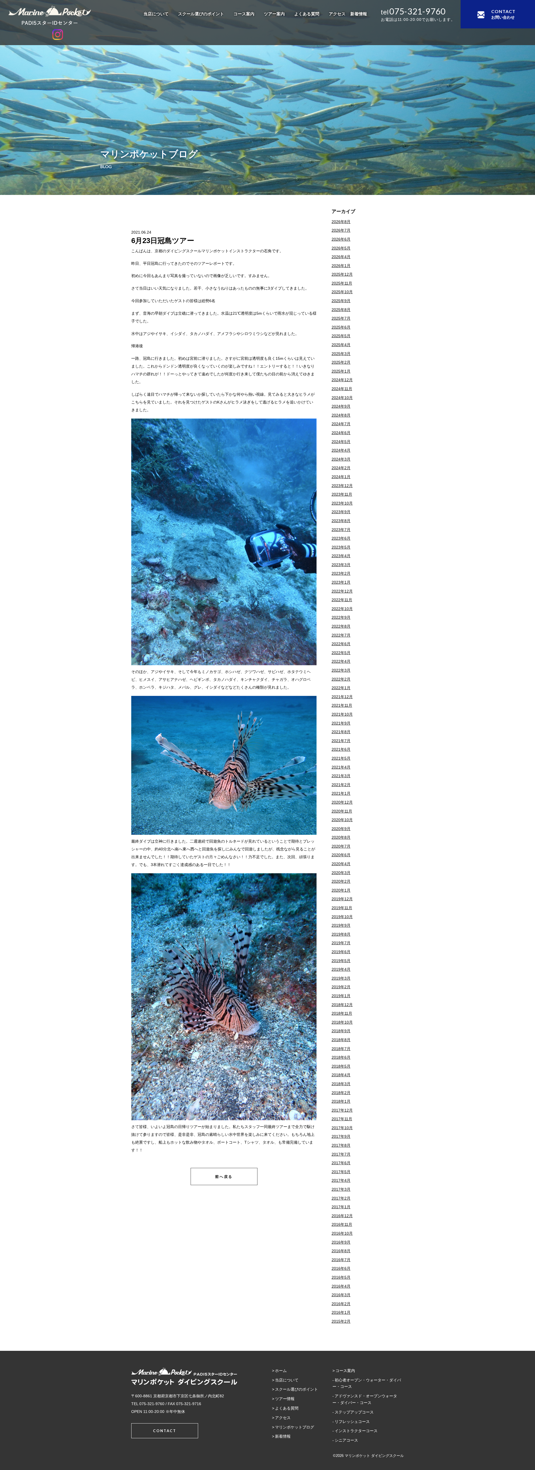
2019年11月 (342, 908)
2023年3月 (341, 564)
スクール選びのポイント (201, 13)
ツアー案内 (274, 13)
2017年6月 (341, 1163)
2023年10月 (342, 503)
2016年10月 (342, 1233)
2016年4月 (341, 1286)
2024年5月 (341, 441)
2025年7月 (341, 318)
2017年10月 (342, 1128)
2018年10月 (342, 1022)
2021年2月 (341, 784)
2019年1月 (341, 996)
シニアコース (346, 1440)
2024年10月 (342, 397)
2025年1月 (341, 371)
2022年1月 (341, 688)
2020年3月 (341, 872)
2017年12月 (342, 1110)
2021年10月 (342, 714)
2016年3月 (341, 1295)
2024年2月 (341, 468)
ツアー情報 (285, 1398)
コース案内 (244, 13)
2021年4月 (341, 767)
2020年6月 (341, 855)
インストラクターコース (356, 1431)
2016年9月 (341, 1242)
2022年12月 (342, 591)
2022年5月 (341, 652)
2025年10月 (342, 292)
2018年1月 (341, 1101)
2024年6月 (341, 433)
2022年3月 (341, 670)
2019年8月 (341, 934)
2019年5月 (341, 960)
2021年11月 (342, 705)
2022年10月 (342, 608)
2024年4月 (341, 450)
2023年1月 (341, 582)
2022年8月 (341, 626)
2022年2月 (341, 679)
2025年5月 (341, 336)
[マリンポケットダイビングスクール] (57, 15)
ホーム (281, 1370)
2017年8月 (341, 1145)
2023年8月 (341, 520)
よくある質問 (306, 13)
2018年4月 (341, 1075)
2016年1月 (341, 1312)
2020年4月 (341, 864)
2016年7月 (341, 1260)
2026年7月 (341, 230)
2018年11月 (342, 1013)
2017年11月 (342, 1119)
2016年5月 (341, 1277)
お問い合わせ (503, 14)
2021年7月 (341, 740)
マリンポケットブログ (294, 1427)
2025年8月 (341, 309)
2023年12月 (342, 485)
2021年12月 (342, 696)
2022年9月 (341, 617)
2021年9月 (341, 723)
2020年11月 (342, 811)
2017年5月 (341, 1172)
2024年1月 (341, 476)
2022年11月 (342, 600)
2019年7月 (341, 943)
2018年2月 (341, 1092)
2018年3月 (341, 1084)
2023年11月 (342, 494)
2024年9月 (341, 406)
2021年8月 (341, 732)
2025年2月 (341, 362)
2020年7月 (341, 846)
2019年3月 (341, 978)
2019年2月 (341, 987)
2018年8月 (341, 1040)
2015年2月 (341, 1321)
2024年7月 (341, 424)
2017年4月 (341, 1180)
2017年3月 (341, 1189)
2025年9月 (341, 301)
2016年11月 (342, 1224)
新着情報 (358, 13)
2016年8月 (341, 1251)
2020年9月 (341, 828)
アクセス (337, 13)
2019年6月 (341, 952)
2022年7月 (341, 635)
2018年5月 (341, 1066)
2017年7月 (341, 1154)
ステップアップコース (354, 1412)
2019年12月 (342, 899)
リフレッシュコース (352, 1421)
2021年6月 (341, 749)
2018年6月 (341, 1057)
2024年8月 (341, 415)
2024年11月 (342, 389)
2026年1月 (341, 265)
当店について (156, 13)
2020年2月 (341, 881)
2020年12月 (342, 802)
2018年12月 (342, 1004)
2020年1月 (341, 890)
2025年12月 (342, 274)
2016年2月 (341, 1304)
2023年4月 (341, 556)
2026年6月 (341, 239)
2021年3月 (341, 776)
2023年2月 (341, 573)
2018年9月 (341, 1031)
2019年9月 (341, 925)
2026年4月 (341, 257)
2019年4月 (341, 969)
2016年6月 (341, 1268)
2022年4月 (341, 661)
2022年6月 (341, 644)
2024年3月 (341, 459)
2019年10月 (342, 916)
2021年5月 (341, 758)
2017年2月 (341, 1198)
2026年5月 (341, 248)
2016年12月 (342, 1216)
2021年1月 (341, 793)
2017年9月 (341, 1136)
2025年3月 (341, 353)
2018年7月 (341, 1048)
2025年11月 (342, 283)
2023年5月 (341, 547)
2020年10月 (342, 820)
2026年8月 (341, 221)
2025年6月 (341, 327)
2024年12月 (342, 380)
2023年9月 (341, 512)
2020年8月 (341, 837)
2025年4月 (341, 345)
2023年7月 (341, 529)
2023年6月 (341, 538)
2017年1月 (341, 1207)
